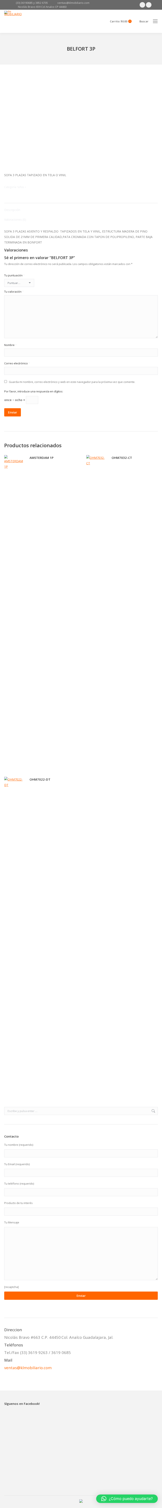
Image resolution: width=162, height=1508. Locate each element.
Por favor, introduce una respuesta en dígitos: (33, 391)
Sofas (20, 187)
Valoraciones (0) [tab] (15, 220)
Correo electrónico (17, 363)
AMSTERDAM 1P (42, 457)
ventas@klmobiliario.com (28, 1367)
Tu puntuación (14, 275)
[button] (127, 1498)
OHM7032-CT (122, 457)
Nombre (10, 345)
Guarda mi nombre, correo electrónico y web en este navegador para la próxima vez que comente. (72, 382)
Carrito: (120, 21)
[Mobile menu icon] (155, 21)
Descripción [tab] (12, 210)
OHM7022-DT (40, 779)
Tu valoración (14, 291)
